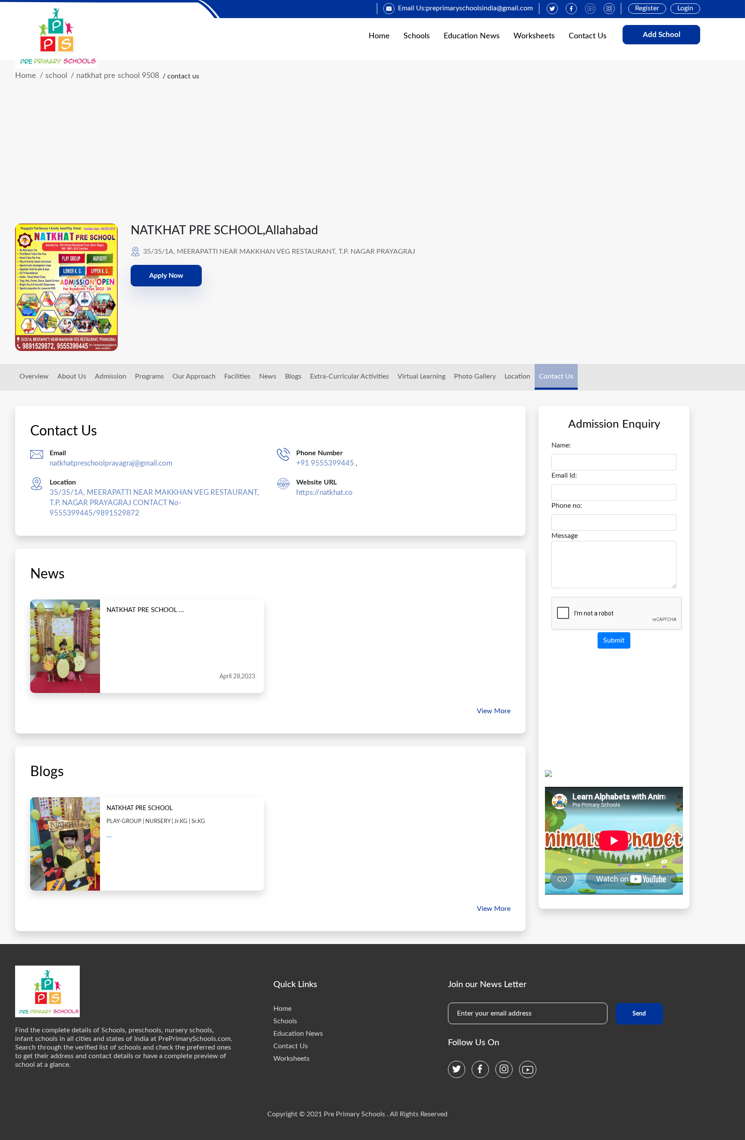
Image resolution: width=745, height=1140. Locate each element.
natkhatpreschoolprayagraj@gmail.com (111, 463)
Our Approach (194, 376)
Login (685, 8)
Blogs (293, 376)
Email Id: (564, 475)
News (267, 376)
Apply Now (166, 275)
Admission (110, 376)
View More (493, 711)
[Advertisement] (357, 159)
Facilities (237, 376)
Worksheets (534, 36)
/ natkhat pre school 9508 (115, 76)
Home (379, 36)
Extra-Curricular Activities (349, 376)
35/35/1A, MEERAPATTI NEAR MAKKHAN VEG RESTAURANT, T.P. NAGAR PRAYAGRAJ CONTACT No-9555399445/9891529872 (154, 503)
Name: (561, 445)
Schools (417, 36)
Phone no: (566, 505)
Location (517, 376)
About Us (71, 376)
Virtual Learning (421, 376)
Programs (149, 376)
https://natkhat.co (324, 492)
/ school (53, 76)
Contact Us (588, 36)
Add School (661, 34)
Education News (472, 36)
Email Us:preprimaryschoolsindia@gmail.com (465, 8)
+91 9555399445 (325, 463)
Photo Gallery (475, 376)
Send (639, 1014)
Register (647, 8)
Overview (34, 376)
